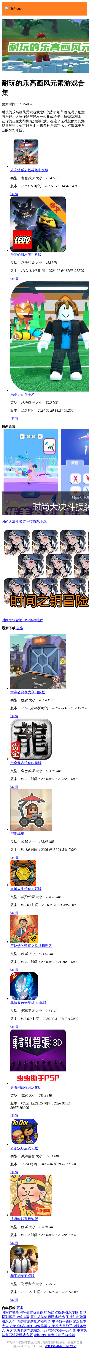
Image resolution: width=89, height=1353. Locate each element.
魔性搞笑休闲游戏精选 (47, 1317)
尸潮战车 (17, 833)
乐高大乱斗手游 (22, 394)
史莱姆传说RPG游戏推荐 (29, 1326)
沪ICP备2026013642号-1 (60, 1346)
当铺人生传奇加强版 (25, 889)
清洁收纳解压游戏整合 (33, 1321)
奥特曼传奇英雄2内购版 (28, 1003)
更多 (19, 628)
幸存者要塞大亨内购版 (27, 692)
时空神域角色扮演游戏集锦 (22, 1312)
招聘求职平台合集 (62, 1330)
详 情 (14, 194)
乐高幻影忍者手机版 (25, 254)
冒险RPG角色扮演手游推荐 (54, 1335)
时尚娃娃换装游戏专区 (61, 1312)
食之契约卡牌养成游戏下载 (27, 1330)
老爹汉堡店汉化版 (24, 1148)
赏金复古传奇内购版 (25, 763)
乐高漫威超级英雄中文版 (29, 170)
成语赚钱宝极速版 (24, 1219)
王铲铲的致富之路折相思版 (31, 946)
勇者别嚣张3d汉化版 (25, 1087)
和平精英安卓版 (22, 1276)
